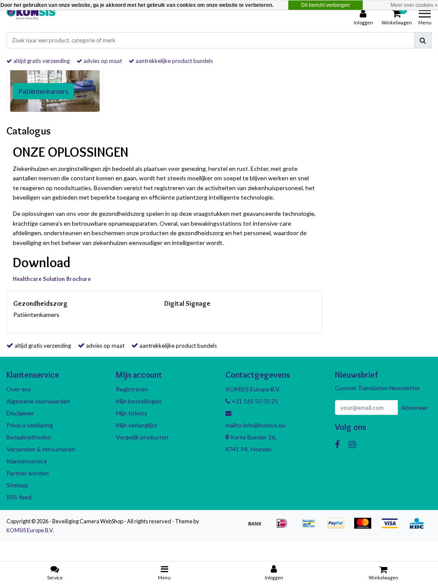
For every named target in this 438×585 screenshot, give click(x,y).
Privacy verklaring (29, 425)
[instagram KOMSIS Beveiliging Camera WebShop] (352, 444)
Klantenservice (26, 461)
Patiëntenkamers (36, 314)
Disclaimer (20, 413)
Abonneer (414, 407)
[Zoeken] (423, 40)
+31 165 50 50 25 (254, 401)
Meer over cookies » (414, 5)
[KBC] (419, 527)
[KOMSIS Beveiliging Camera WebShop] (31, 17)
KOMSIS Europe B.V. (30, 530)
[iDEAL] (284, 527)
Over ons (18, 389)
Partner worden (27, 473)
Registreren (132, 389)
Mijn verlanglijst (136, 425)
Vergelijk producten (142, 437)
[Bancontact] (311, 527)
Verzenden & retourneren (40, 449)
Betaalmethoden (28, 437)
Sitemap (17, 485)
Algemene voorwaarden (38, 401)
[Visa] (392, 527)
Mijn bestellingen (139, 401)
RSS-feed (19, 497)
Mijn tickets (131, 413)
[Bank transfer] (257, 527)
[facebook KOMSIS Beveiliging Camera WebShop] (337, 444)
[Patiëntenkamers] (54, 81)
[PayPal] (338, 527)
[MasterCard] (365, 527)
